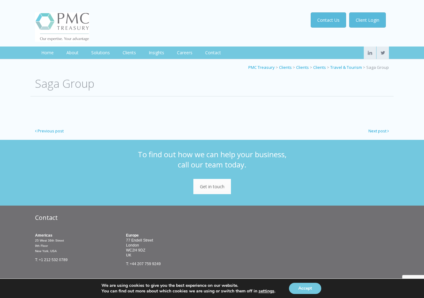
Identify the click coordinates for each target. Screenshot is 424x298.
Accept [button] (305, 288)
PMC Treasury (261, 67)
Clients (129, 53)
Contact (213, 53)
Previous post (50, 131)
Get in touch (212, 186)
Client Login (367, 20)
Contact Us (328, 20)
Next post (377, 131)
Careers (184, 53)
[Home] (62, 27)
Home (47, 53)
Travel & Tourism (346, 67)
